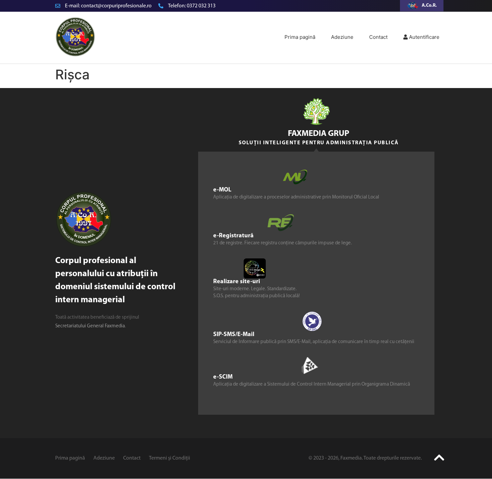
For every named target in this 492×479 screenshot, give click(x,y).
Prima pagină (299, 37)
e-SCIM (223, 377)
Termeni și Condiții (169, 458)
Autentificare (423, 37)
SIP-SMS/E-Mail (233, 335)
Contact (378, 37)
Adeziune (342, 37)
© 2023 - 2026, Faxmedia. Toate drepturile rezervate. (365, 458)
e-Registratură (233, 236)
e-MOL (222, 190)
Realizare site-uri (236, 282)
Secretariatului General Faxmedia (90, 326)
